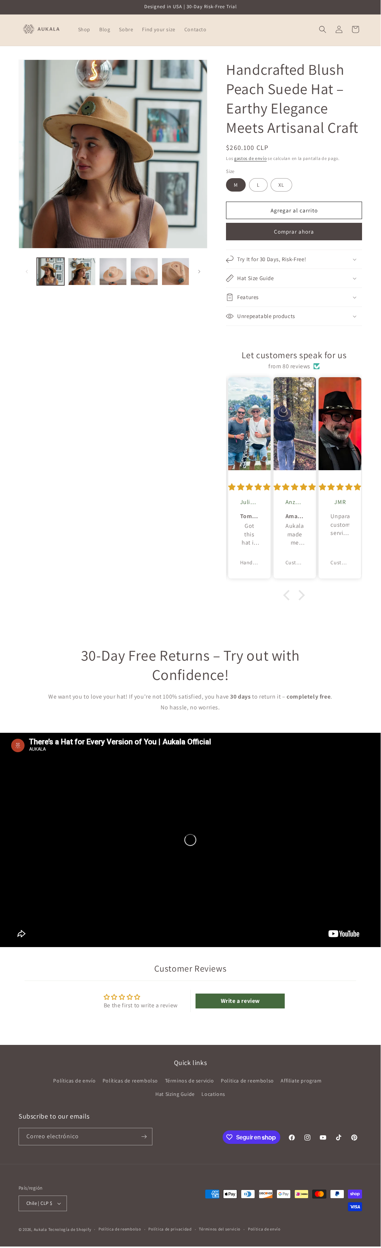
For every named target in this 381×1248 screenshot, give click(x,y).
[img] (249, 487)
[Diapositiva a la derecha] (199, 271)
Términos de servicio (189, 1080)
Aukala (40, 1229)
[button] (322, 29)
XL (281, 185)
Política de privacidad (169, 1229)
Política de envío (264, 1229)
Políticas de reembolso (130, 1080)
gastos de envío (250, 158)
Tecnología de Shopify (69, 1229)
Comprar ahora (294, 231)
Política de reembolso (120, 1229)
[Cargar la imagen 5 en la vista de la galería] (144, 271)
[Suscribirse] (144, 1136)
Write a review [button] (240, 1001)
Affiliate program (301, 1080)
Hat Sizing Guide (175, 1094)
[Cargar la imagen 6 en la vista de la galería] (175, 271)
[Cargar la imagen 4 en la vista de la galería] (113, 271)
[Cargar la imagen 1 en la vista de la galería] (50, 271)
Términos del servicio (219, 1229)
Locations (213, 1094)
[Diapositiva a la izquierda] (27, 271)
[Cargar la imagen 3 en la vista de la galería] (82, 271)
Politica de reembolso (247, 1080)
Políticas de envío (74, 1080)
